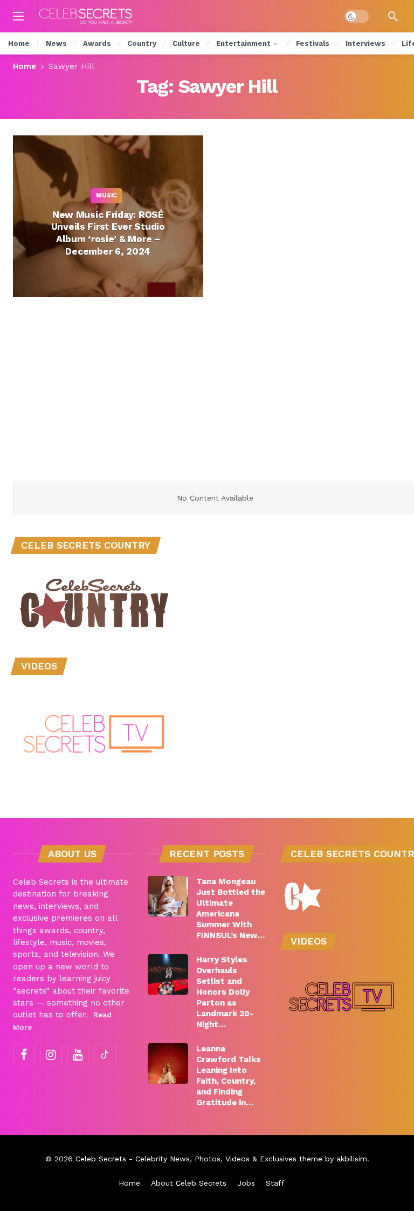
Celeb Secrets (100, 1158)
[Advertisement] (207, 399)
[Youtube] (77, 1054)
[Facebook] (23, 1054)
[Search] (393, 16)
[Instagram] (50, 1054)
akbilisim (351, 1158)
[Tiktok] (104, 1054)
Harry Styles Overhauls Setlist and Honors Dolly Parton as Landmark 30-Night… (224, 992)
